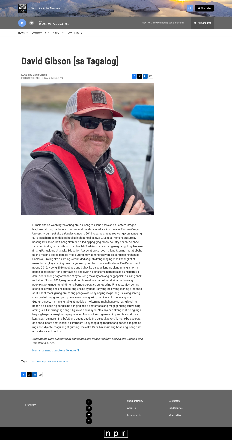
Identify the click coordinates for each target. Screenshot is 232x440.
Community (39, 33)
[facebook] (89, 402)
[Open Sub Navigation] (27, 33)
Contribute (75, 33)
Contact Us (174, 401)
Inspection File (134, 415)
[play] (22, 23)
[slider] (36, 22)
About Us (131, 408)
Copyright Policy (135, 401)
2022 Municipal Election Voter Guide (50, 361)
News (21, 33)
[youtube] (89, 415)
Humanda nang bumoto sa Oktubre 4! (55, 350)
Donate (206, 8)
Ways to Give (175, 415)
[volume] (31, 22)
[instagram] (89, 421)
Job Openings (176, 408)
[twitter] (89, 408)
